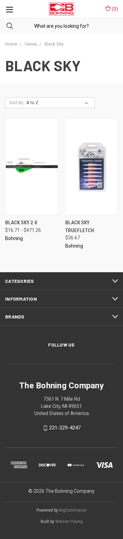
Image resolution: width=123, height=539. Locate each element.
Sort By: (16, 102)
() (114, 9)
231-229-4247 (65, 428)
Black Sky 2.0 (21, 223)
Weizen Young (69, 521)
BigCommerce (72, 510)
